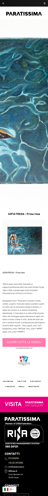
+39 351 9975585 (15, 463)
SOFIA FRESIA (8, 273)
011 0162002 (13, 458)
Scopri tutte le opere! (24, 342)
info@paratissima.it (16, 467)
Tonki (10, 290)
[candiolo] (24, 360)
